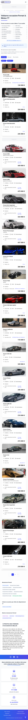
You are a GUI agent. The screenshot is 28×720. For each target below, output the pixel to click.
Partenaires (7, 713)
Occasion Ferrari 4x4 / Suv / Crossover (9, 593)
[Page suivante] (18, 574)
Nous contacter (7, 711)
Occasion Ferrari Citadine (14, 585)
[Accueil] (4, 10)
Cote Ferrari (12, 615)
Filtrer (4, 57)
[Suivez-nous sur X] (17, 657)
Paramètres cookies (7, 715)
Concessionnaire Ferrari (7, 618)
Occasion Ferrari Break (17, 587)
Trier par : (9, 57)
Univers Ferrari (5, 615)
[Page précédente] (10, 574)
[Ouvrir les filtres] (25, 717)
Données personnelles (21, 713)
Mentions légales (21, 711)
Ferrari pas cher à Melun (17, 595)
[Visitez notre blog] (10, 657)
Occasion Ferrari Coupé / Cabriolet (9, 589)
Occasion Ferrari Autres (18, 591)
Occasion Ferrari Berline (7, 587)
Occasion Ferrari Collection (7, 591)
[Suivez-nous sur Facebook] (14, 657)
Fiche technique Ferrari (20, 615)
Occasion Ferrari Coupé (7, 595)
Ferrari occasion (5, 585)
